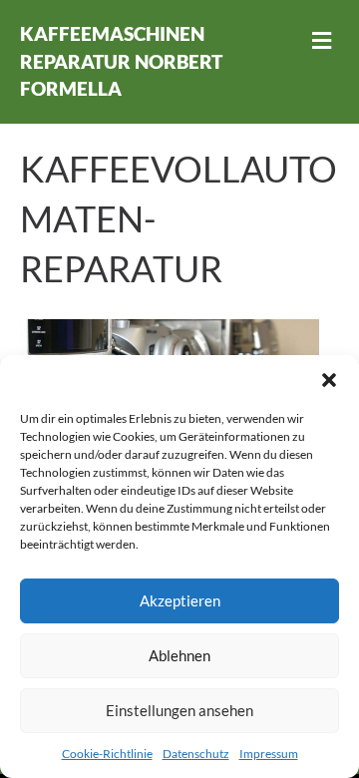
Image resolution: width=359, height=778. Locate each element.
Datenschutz (196, 753)
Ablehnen (179, 655)
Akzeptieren (180, 600)
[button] (329, 380)
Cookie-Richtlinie (107, 753)
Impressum (268, 753)
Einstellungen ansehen (179, 710)
